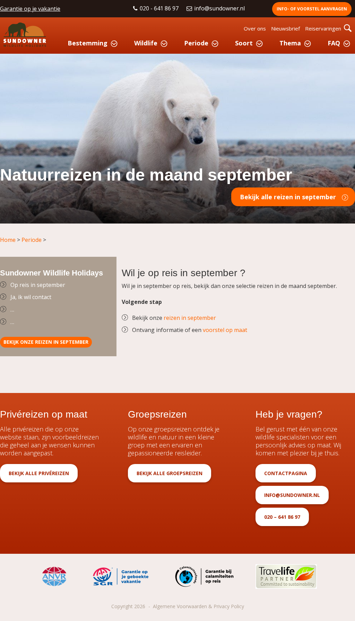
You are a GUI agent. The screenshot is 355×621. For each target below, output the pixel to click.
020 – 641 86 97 (282, 517)
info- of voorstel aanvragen (312, 9)
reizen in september (190, 318)
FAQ (334, 43)
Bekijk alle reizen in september (288, 197)
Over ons (255, 28)
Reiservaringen (323, 28)
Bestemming (87, 43)
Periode (196, 43)
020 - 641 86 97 (160, 8)
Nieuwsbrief (285, 28)
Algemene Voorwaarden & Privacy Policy (198, 606)
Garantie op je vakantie (30, 8)
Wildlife (145, 43)
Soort (244, 43)
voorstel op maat (225, 330)
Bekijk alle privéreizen (39, 473)
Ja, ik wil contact (30, 297)
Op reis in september (37, 285)
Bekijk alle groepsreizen (169, 473)
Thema (290, 43)
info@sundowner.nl (220, 8)
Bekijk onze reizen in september (45, 342)
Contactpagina (285, 473)
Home (8, 240)
